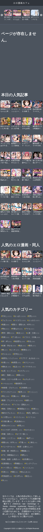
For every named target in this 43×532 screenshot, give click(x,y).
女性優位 (28, 459)
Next (41, 15)
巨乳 (32, 316)
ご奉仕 (33, 442)
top (6, 522)
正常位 (18, 354)
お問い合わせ (33, 522)
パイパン (19, 417)
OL (5, 480)
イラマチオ (30, 367)
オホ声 (19, 476)
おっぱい (20, 316)
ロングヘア (31, 463)
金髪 (29, 400)
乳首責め (20, 421)
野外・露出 (8, 333)
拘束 (5, 337)
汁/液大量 (7, 421)
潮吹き (6, 367)
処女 (20, 333)
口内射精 (25, 388)
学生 (31, 341)
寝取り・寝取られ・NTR (23, 324)
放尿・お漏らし (25, 447)
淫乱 (18, 468)
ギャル (6, 354)
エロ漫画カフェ (21, 3)
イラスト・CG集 (32, 337)
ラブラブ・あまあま (29, 358)
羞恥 (20, 375)
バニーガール (8, 447)
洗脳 (15, 396)
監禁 (22, 392)
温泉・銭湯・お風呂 (11, 459)
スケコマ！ (24, 522)
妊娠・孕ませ (9, 346)
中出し (7, 316)
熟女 (22, 346)
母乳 (24, 455)
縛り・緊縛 (8, 375)
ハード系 (7, 468)
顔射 (35, 409)
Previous (2, 15)
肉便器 (16, 362)
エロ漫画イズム (14, 522)
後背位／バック (10, 358)
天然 (5, 472)
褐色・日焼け (8, 409)
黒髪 (25, 396)
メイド (31, 417)
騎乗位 (26, 350)
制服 (5, 324)
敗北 (29, 476)
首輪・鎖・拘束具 (10, 451)
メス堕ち (7, 417)
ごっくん (29, 468)
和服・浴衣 (8, 434)
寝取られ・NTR (9, 442)
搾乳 (21, 426)
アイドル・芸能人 (21, 404)
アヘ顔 (16, 337)
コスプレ (24, 371)
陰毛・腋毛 (33, 413)
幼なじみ (25, 472)
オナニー (29, 362)
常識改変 (7, 476)
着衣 (32, 346)
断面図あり (24, 409)
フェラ (7, 320)
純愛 (21, 438)
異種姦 (19, 463)
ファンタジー (9, 392)
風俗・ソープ (8, 438)
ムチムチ (29, 379)
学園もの (17, 329)
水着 (5, 362)
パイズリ (20, 320)
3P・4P (7, 341)
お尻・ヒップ (9, 371)
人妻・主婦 (33, 333)
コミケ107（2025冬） (12, 430)
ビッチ (14, 350)
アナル (29, 329)
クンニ (33, 392)
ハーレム (7, 383)
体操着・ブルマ (10, 388)
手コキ (6, 404)
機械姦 (25, 451)
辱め (5, 329)
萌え (5, 396)
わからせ (30, 430)
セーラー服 (22, 434)
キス (21, 413)
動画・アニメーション (12, 400)
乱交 (17, 367)
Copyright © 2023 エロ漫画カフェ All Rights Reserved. (21, 528)
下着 (23, 442)
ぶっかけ (34, 320)
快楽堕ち (19, 341)
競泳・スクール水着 (11, 379)
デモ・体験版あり (10, 455)
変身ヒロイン (8, 426)
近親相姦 (7, 463)
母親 (14, 472)
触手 (30, 438)
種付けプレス (8, 413)
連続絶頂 (20, 383)
